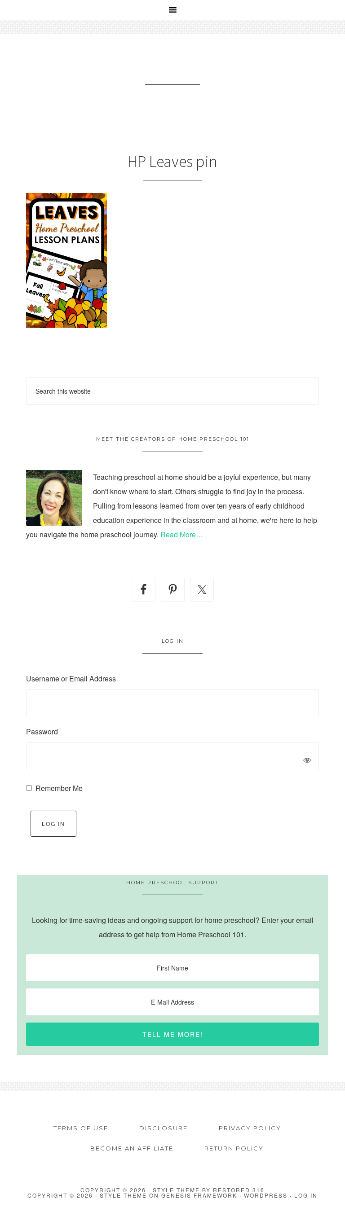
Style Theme (123, 1195)
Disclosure (163, 1128)
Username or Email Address (71, 678)
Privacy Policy (250, 1128)
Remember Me (59, 788)
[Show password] (307, 761)
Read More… (181, 534)
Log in (306, 1195)
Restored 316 (239, 1190)
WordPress (266, 1195)
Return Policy (234, 1148)
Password (42, 731)
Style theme (176, 1190)
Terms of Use (80, 1128)
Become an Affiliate (131, 1148)
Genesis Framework (199, 1195)
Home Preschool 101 (172, 70)
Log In (53, 823)
